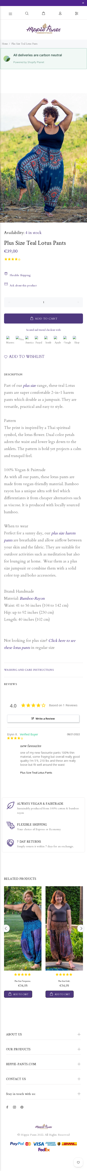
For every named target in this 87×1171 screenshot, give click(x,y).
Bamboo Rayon (32, 598)
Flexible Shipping (20, 275)
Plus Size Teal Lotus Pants (36, 772)
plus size (29, 385)
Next (83, 158)
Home (5, 43)
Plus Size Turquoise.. (23, 981)
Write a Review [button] (45, 718)
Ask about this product (23, 285)
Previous (4, 158)
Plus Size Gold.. (64, 981)
